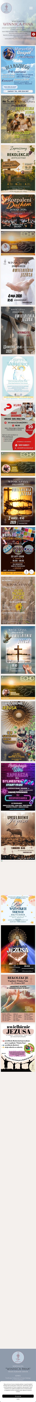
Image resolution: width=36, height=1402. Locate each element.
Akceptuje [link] (18, 1396)
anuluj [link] (18, 1399)
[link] (33, 34)
